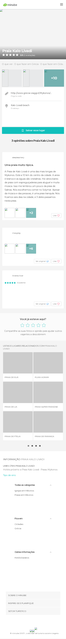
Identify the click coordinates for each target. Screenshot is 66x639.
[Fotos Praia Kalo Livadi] (33, 34)
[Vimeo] (36, 622)
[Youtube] (40, 622)
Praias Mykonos (49, 469)
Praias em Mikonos (24, 495)
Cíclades (19, 524)
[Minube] (10, 5)
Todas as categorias (25, 485)
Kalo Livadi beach (20, 105)
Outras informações (25, 552)
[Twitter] (32, 622)
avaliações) (30, 55)
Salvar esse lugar (35, 130)
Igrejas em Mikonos (24, 490)
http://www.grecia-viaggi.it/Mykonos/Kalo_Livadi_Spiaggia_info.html (32, 93)
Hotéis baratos (22, 557)
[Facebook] (28, 622)
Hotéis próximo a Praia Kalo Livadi (21, 469)
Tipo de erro (9, 475)
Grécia (18, 528)
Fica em (18, 518)
